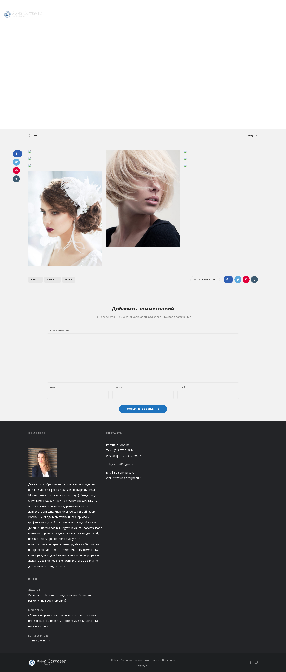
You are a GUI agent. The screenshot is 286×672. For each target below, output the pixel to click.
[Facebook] (275, 3)
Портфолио (255, 3)
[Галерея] (143, 135)
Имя (53, 388)
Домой (136, 69)
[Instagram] (280, 3)
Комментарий (60, 331)
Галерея (127, 69)
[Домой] (65, 662)
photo (35, 279)
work (68, 279)
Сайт (183, 388)
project (52, 279)
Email (119, 388)
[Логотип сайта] (23, 14)
